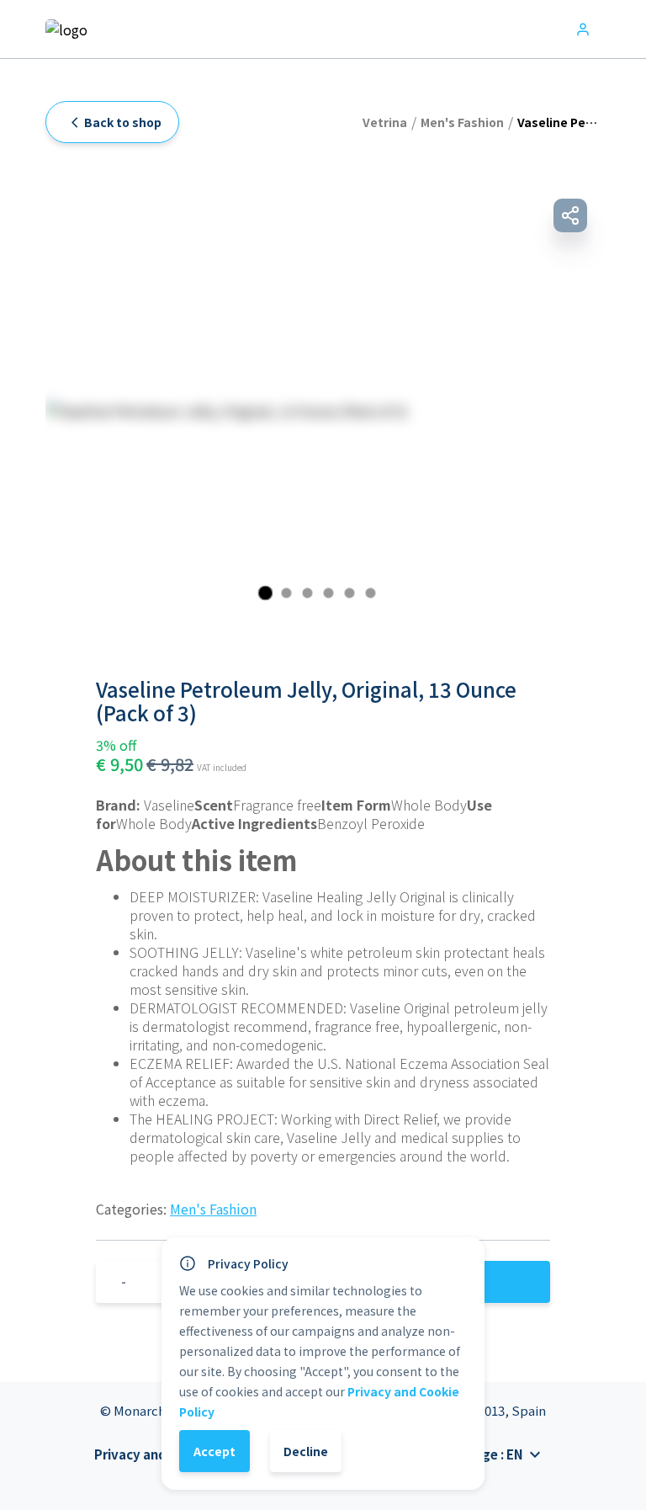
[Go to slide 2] (286, 593)
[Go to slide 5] (349, 593)
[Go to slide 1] (265, 592)
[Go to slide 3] (307, 593)
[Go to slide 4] (328, 593)
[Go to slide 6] (370, 593)
